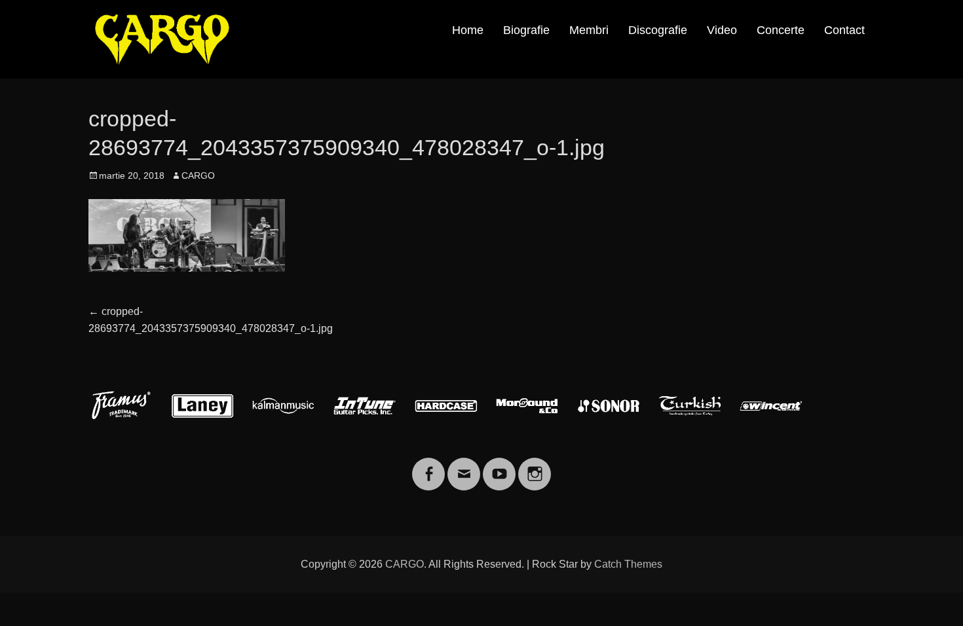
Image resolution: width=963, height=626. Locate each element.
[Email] (463, 465)
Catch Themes (628, 564)
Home (467, 30)
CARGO (198, 175)
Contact (844, 30)
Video (722, 30)
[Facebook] (428, 465)
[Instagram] (534, 465)
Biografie (526, 30)
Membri (589, 30)
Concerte (780, 30)
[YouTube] (499, 465)
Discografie (657, 30)
